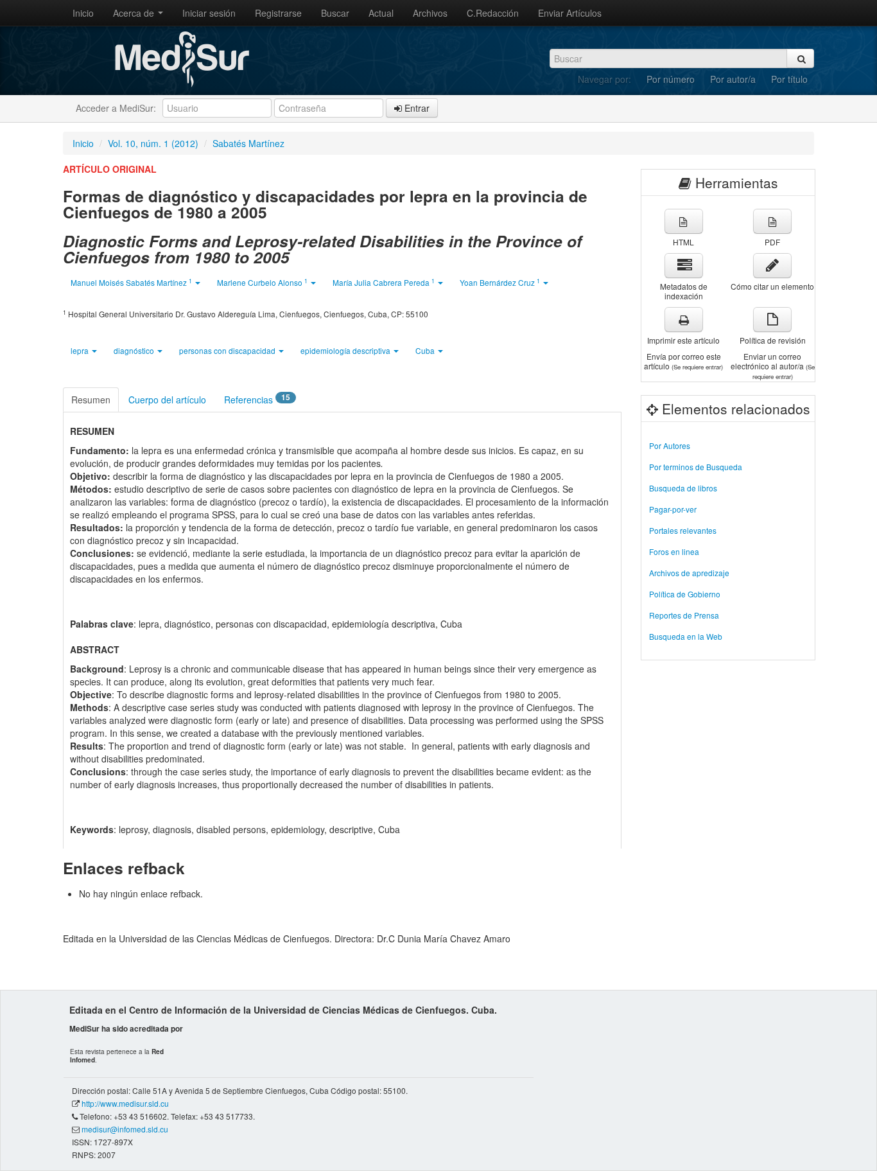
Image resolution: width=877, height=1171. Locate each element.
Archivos (430, 12)
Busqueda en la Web (685, 636)
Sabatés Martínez (248, 143)
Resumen (90, 399)
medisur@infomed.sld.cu (125, 1128)
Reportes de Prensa (684, 615)
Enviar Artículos (570, 12)
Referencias (257, 399)
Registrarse (278, 12)
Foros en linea (674, 551)
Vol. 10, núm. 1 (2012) (153, 143)
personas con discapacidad (228, 350)
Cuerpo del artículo (167, 399)
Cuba (426, 350)
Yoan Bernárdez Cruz (500, 282)
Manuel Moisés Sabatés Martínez (131, 282)
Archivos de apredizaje (689, 572)
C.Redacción (493, 12)
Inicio (83, 12)
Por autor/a (733, 79)
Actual (381, 12)
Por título (789, 79)
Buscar (335, 12)
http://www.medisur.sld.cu (125, 1103)
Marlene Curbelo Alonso (262, 282)
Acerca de (135, 12)
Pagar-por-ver (673, 509)
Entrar (416, 107)
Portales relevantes (682, 530)
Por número (671, 79)
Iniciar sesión (209, 12)
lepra (81, 350)
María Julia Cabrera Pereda (384, 282)
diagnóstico (135, 350)
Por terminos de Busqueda (695, 466)
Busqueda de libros (683, 487)
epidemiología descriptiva (346, 350)
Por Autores (669, 445)
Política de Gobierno (684, 593)
